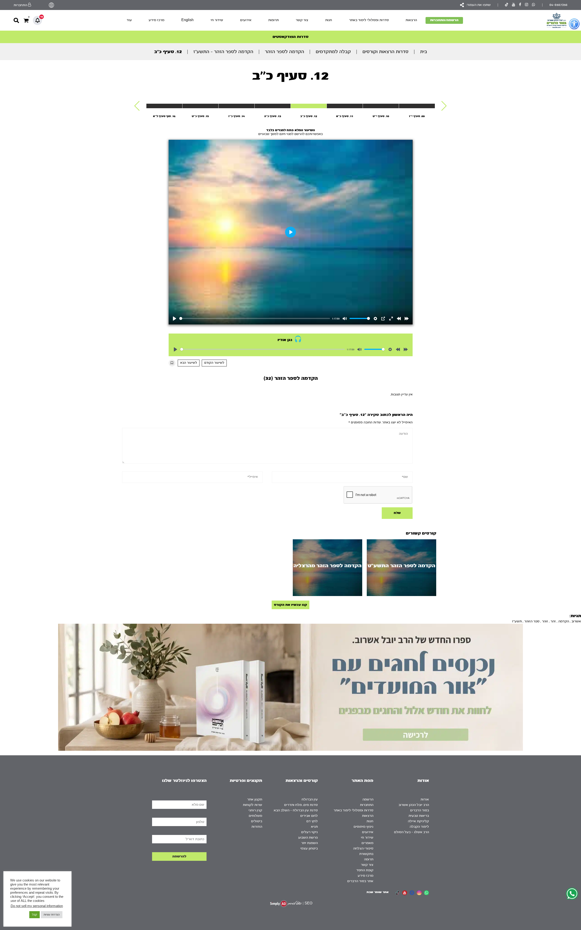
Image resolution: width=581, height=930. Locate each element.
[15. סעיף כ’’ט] (200, 106)
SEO (308, 903)
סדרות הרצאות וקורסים (385, 51)
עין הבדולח (310, 799)
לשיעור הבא (188, 363)
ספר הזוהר (531, 621)
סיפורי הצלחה (363, 848)
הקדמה (563, 621)
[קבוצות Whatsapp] (533, 5)
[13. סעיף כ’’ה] (272, 106)
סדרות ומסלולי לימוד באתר (369, 20)
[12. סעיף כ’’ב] (309, 106)
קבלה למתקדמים (333, 51)
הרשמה (367, 799)
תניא (314, 827)
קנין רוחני (255, 810)
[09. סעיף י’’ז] (417, 106)
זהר (553, 621)
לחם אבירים (309, 816)
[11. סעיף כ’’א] (345, 106)
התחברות (366, 805)
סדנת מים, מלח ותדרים (301, 805)
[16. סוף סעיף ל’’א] (164, 106)
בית (423, 51)
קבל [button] (34, 914)
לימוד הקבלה (419, 827)
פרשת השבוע (308, 837)
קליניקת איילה (418, 821)
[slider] (254, 318)
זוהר (545, 621)
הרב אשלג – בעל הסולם (411, 832)
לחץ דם (312, 821)
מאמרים (367, 843)
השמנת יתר (309, 843)
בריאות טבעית (419, 816)
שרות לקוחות (252, 805)
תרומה (368, 859)
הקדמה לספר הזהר (284, 51)
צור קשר (302, 20)
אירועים (245, 20)
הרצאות (411, 20)
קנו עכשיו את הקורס (290, 605)
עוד (129, 20)
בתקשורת (366, 854)
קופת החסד (364, 870)
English (187, 20)
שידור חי (217, 20)
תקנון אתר (254, 799)
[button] (444, 106)
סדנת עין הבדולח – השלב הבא (296, 810)
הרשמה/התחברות (444, 20)
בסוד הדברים (419, 810)
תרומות (273, 20)
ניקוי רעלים (309, 832)
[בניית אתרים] (286, 903)
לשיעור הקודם (214, 363)
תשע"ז (517, 621)
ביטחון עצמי (309, 848)
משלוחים (255, 816)
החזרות (256, 827)
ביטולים (256, 821)
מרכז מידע (156, 20)
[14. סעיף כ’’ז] (236, 106)
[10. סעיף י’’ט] (381, 106)
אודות (425, 799)
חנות (328, 20)
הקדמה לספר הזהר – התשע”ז (223, 51)
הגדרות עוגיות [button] (52, 914)
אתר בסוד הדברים (360, 881)
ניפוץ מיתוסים (363, 827)
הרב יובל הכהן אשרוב (414, 805)
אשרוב (576, 621)
